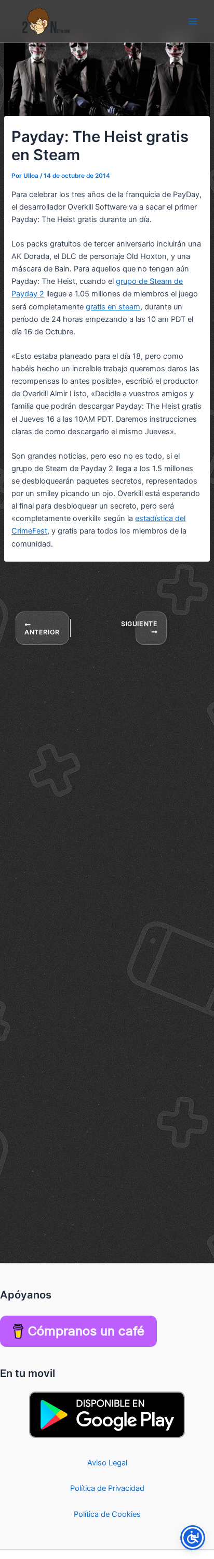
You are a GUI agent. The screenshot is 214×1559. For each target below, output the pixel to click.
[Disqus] (107, 776)
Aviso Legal (107, 1462)
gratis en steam (113, 306)
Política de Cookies (107, 1514)
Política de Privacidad (107, 1488)
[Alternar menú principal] (193, 21)
